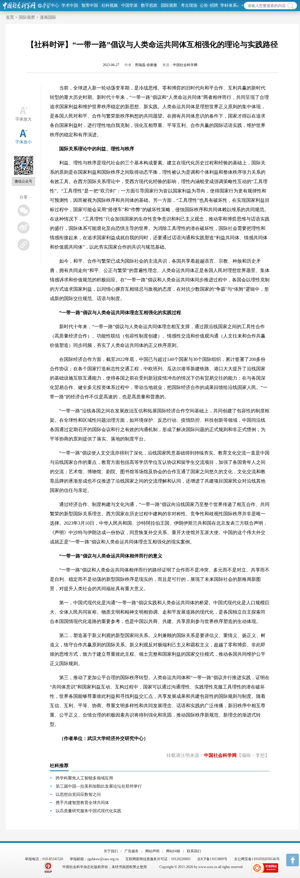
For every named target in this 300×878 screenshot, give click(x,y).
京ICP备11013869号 (212, 859)
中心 (55, 5)
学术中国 (70, 5)
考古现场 (189, 5)
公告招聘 (209, 5)
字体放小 (23, 142)
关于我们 (111, 851)
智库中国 (89, 5)
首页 (10, 17)
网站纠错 (173, 851)
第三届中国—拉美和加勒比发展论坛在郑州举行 (99, 786)
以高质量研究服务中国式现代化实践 (88, 811)
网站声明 (152, 851)
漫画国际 (48, 17)
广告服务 (132, 851)
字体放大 (23, 119)
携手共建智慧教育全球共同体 (82, 802)
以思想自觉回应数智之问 (78, 794)
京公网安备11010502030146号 (257, 859)
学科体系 (228, 5)
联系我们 (194, 851)
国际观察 (169, 5)
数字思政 (149, 5)
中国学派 (129, 5)
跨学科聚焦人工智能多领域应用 (84, 778)
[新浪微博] (23, 227)
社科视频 (109, 5)
